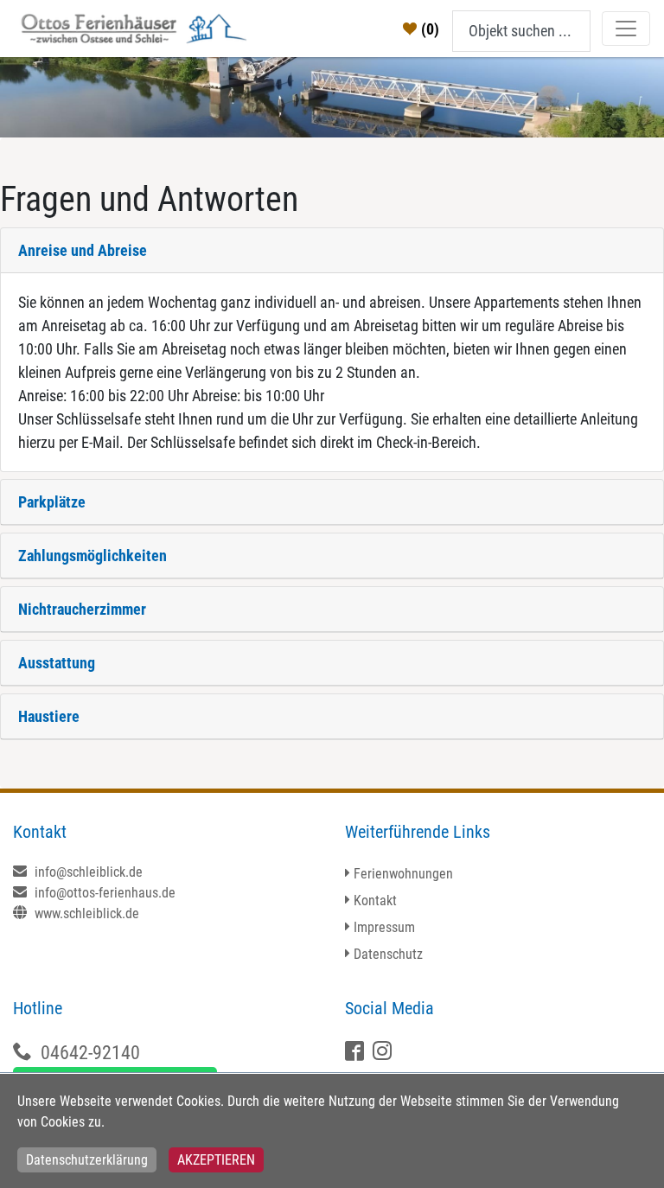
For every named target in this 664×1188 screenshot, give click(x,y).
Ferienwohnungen (403, 873)
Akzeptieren (216, 1160)
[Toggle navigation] (626, 28)
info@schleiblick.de (87, 872)
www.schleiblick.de (85, 913)
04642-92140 (90, 1052)
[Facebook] (356, 1052)
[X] (384, 1052)
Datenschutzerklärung (87, 1160)
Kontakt (375, 900)
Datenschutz (388, 954)
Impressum (384, 927)
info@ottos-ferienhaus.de (103, 893)
